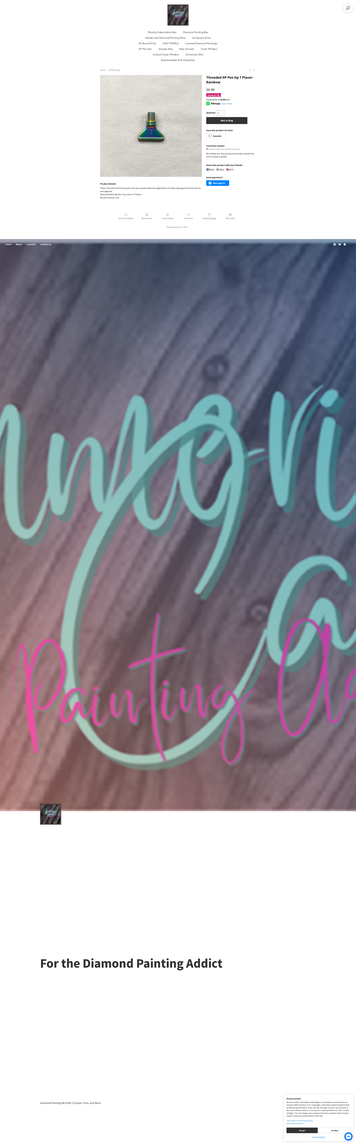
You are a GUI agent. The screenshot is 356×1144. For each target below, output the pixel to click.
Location (31, 244)
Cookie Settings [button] (318, 1137)
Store (102, 70)
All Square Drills (201, 37)
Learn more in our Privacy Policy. (299, 1120)
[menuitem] (250, 70)
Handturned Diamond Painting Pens (165, 37)
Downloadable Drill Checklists (178, 60)
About (19, 244)
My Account (146, 218)
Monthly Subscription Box (162, 32)
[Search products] (347, 8)
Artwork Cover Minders (166, 54)
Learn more (226, 103)
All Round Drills (147, 43)
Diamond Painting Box (195, 32)
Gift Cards (230, 218)
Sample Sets (165, 49)
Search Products (126, 218)
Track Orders (168, 218)
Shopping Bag (209, 218)
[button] (216, 136)
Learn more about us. (295, 1123)
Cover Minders (209, 49)
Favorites (188, 218)
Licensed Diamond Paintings (201, 43)
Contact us (45, 244)
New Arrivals (186, 49)
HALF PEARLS (171, 43)
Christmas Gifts (194, 54)
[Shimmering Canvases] (178, 15)
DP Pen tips (145, 49)
